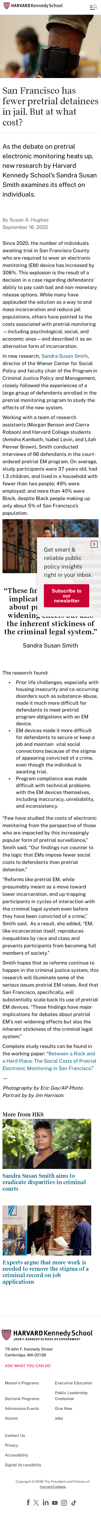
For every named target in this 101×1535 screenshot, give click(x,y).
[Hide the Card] (94, 544)
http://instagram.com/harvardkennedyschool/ (64, 1503)
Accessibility (16, 1455)
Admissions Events (22, 1408)
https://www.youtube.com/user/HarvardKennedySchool (55, 1503)
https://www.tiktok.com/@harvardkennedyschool (74, 1502)
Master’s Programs (22, 1383)
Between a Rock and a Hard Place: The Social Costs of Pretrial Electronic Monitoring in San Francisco (49, 1061)
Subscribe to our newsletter (67, 596)
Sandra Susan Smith (64, 356)
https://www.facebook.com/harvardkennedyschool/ (29, 1502)
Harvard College (53, 1487)
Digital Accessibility (23, 1465)
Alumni (11, 1418)
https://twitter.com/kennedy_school (37, 1503)
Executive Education (73, 1383)
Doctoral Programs (22, 1398)
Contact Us (15, 1435)
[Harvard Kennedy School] (33, 6)
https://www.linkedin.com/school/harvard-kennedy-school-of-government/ (46, 1502)
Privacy (11, 1445)
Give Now (63, 1408)
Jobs (59, 1418)
